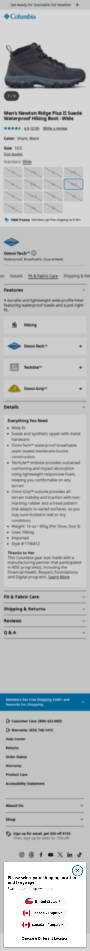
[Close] (77, 871)
